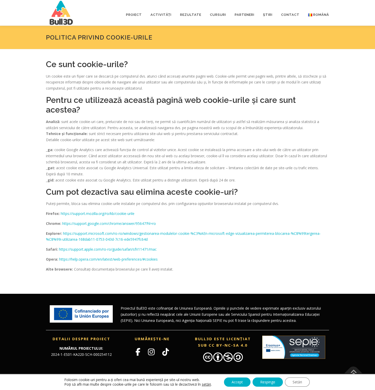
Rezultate (190, 15)
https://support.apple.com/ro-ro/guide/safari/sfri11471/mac (108, 249)
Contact (290, 15)
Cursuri (218, 15)
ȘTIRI (267, 15)
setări (206, 384)
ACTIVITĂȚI (161, 15)
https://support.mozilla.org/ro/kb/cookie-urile (97, 213)
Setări (297, 382)
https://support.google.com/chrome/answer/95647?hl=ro (109, 223)
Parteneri (244, 15)
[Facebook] (137, 352)
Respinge (267, 382)
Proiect (134, 15)
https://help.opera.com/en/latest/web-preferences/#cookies (108, 259)
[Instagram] (151, 352)
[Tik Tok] (165, 352)
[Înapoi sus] (353, 373)
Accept (237, 382)
